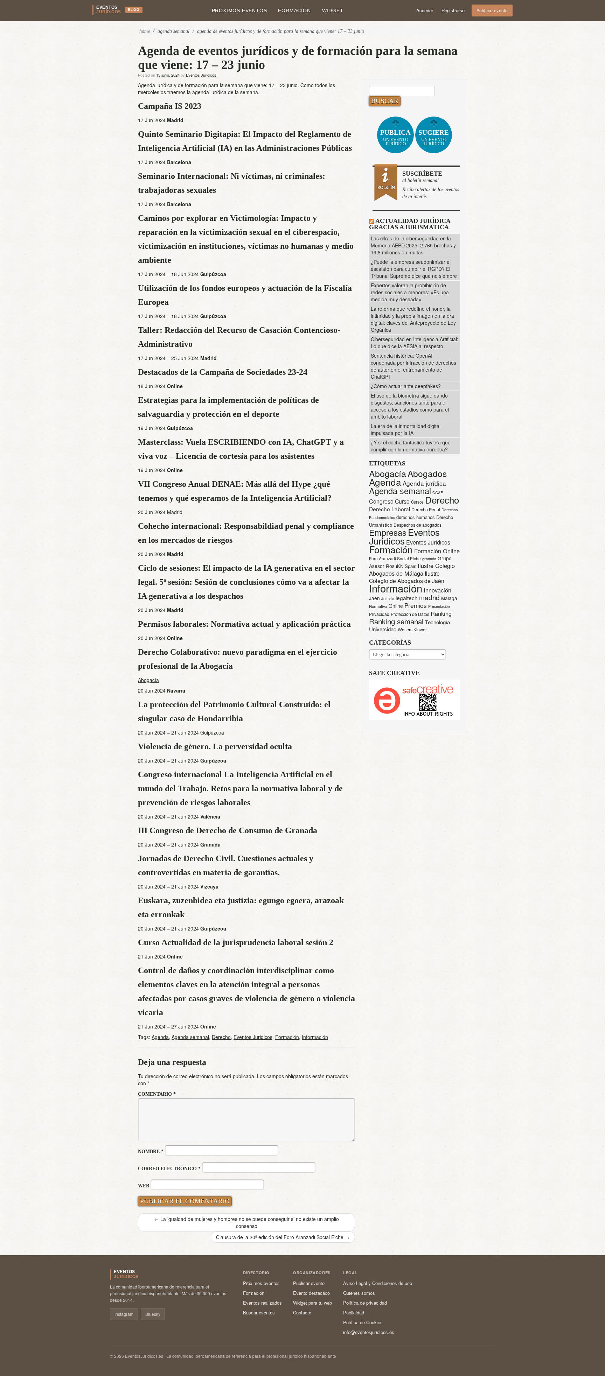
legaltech (407, 598)
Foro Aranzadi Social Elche (395, 558)
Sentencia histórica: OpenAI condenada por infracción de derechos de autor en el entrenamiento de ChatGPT (413, 366)
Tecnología (437, 622)
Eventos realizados (262, 1302)
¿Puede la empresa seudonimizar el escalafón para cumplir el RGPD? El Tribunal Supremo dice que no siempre (414, 268)
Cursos (417, 502)
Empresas (387, 532)
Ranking (441, 613)
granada (429, 558)
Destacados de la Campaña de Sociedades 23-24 (222, 372)
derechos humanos (415, 517)
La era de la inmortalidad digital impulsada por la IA (405, 429)
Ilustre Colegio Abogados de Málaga (412, 569)
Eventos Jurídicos (428, 542)
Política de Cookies (363, 1322)
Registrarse (453, 10)
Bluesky (152, 1314)
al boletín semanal (430, 184)
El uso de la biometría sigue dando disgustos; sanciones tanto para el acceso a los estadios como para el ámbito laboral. (410, 406)
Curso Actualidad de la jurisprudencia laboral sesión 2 (235, 942)
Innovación (437, 590)
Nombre (151, 1151)
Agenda (160, 1036)
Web (143, 1185)
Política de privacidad (365, 1302)
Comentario (157, 1094)
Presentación (439, 606)
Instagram (123, 1314)
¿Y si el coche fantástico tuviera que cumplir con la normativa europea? (411, 446)
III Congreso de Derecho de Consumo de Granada (227, 830)
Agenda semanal (190, 1036)
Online (396, 605)
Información (315, 1036)
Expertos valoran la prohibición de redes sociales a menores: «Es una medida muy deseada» (410, 292)
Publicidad (353, 1312)
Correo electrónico (169, 1168)
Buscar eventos (259, 1312)
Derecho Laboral (389, 509)
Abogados (427, 473)
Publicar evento (492, 10)
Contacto (302, 1312)
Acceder (424, 10)
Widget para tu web (312, 1302)
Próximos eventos (239, 10)
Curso (402, 501)
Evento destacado (311, 1293)
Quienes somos (359, 1293)
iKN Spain (406, 566)
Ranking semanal (396, 621)
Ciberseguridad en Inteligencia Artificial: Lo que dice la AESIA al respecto (414, 343)
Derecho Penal (425, 509)
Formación (294, 10)
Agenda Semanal (173, 31)
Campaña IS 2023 (169, 106)
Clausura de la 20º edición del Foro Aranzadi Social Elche (283, 1237)
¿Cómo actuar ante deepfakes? (406, 385)
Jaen (374, 598)
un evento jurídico (395, 137)
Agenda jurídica (424, 483)
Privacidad (379, 614)
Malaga (449, 598)
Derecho (221, 1036)
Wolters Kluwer (412, 629)
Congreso (381, 501)
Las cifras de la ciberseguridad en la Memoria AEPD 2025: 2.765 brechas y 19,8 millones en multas (413, 245)
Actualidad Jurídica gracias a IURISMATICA (409, 224)
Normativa (378, 606)
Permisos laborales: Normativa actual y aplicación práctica (244, 624)
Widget (332, 10)
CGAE (437, 492)
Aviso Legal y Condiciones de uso (377, 1283)
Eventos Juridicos (201, 75)
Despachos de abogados (417, 525)
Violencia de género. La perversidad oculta (215, 746)
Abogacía (148, 679)
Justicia (387, 598)
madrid (429, 597)
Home (144, 31)
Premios (415, 605)
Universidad (382, 629)
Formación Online (437, 551)
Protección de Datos (410, 614)
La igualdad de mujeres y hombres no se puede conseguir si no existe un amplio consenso (246, 1222)
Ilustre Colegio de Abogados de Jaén (406, 576)
